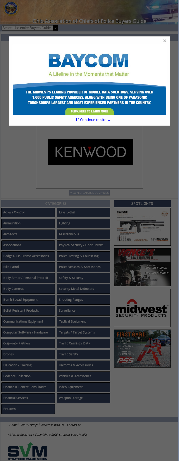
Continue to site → (93, 119)
